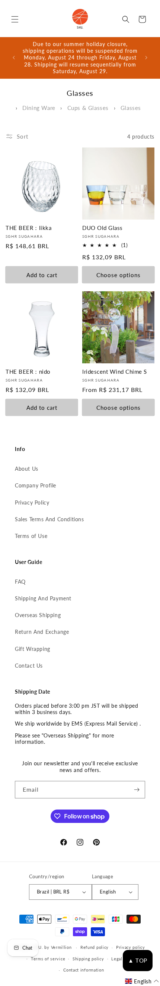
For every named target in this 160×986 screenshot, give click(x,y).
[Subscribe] (136, 789)
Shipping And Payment (43, 598)
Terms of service (48, 958)
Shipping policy (88, 958)
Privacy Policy (32, 502)
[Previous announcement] (14, 57)
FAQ (20, 581)
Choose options (118, 275)
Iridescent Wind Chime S (114, 371)
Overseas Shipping (38, 615)
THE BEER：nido (28, 371)
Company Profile (35, 485)
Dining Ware (38, 107)
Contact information (83, 969)
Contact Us (29, 665)
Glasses (131, 107)
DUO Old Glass (102, 227)
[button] (15, 19)
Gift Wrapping (32, 649)
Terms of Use (31, 536)
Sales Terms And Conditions (49, 519)
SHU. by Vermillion (52, 947)
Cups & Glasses (88, 107)
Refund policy (94, 947)
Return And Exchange (42, 632)
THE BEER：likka (28, 227)
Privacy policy (130, 947)
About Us (26, 469)
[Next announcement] (146, 57)
